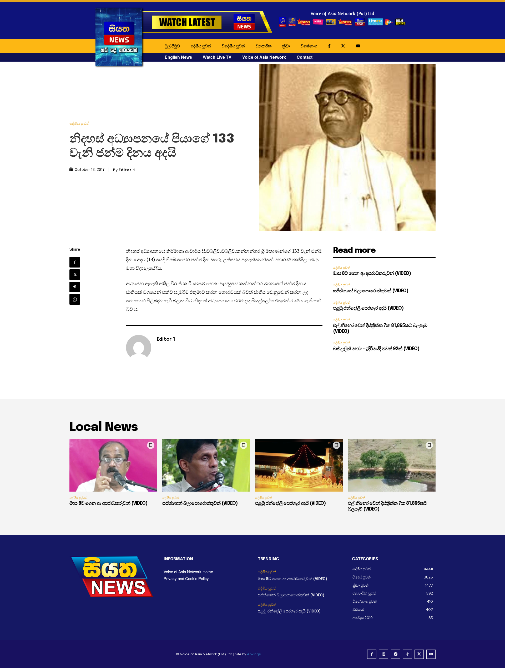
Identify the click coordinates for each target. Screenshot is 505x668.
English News (178, 57)
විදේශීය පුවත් (233, 46)
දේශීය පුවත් (201, 46)
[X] (74, 274)
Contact (304, 57)
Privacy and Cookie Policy (186, 578)
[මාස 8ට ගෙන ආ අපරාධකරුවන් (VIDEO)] (113, 465)
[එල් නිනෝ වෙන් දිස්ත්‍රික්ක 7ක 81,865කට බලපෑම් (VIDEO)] (392, 465)
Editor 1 (127, 169)
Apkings (254, 654)
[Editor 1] (138, 347)
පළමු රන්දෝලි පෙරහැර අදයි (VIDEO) (368, 308)
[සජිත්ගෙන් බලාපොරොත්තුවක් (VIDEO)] (206, 465)
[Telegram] (395, 654)
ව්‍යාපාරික (263, 46)
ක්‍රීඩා (286, 46)
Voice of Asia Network (264, 57)
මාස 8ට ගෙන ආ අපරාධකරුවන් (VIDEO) (372, 273)
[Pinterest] (74, 287)
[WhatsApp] (74, 299)
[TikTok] (407, 654)
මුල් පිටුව (172, 46)
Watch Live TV (217, 57)
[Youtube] (431, 654)
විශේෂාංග (309, 46)
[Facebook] (74, 262)
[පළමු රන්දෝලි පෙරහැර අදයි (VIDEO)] (299, 465)
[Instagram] (383, 654)
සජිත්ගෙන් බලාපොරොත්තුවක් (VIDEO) (370, 291)
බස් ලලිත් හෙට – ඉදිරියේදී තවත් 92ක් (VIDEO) (376, 349)
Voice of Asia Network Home (188, 571)
